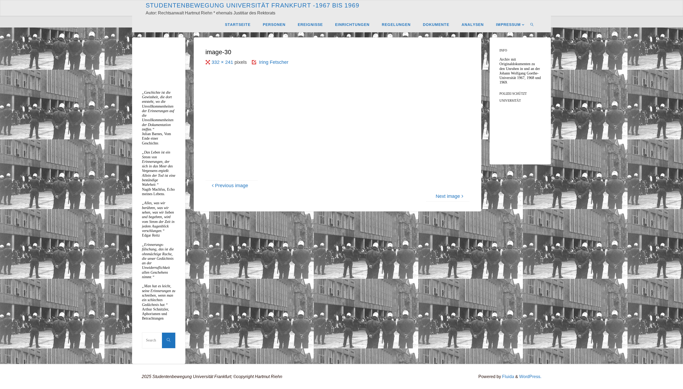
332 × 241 (223, 62)
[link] (532, 24)
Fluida (507, 376)
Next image (448, 196)
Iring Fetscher (273, 62)
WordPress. (530, 376)
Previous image (231, 185)
